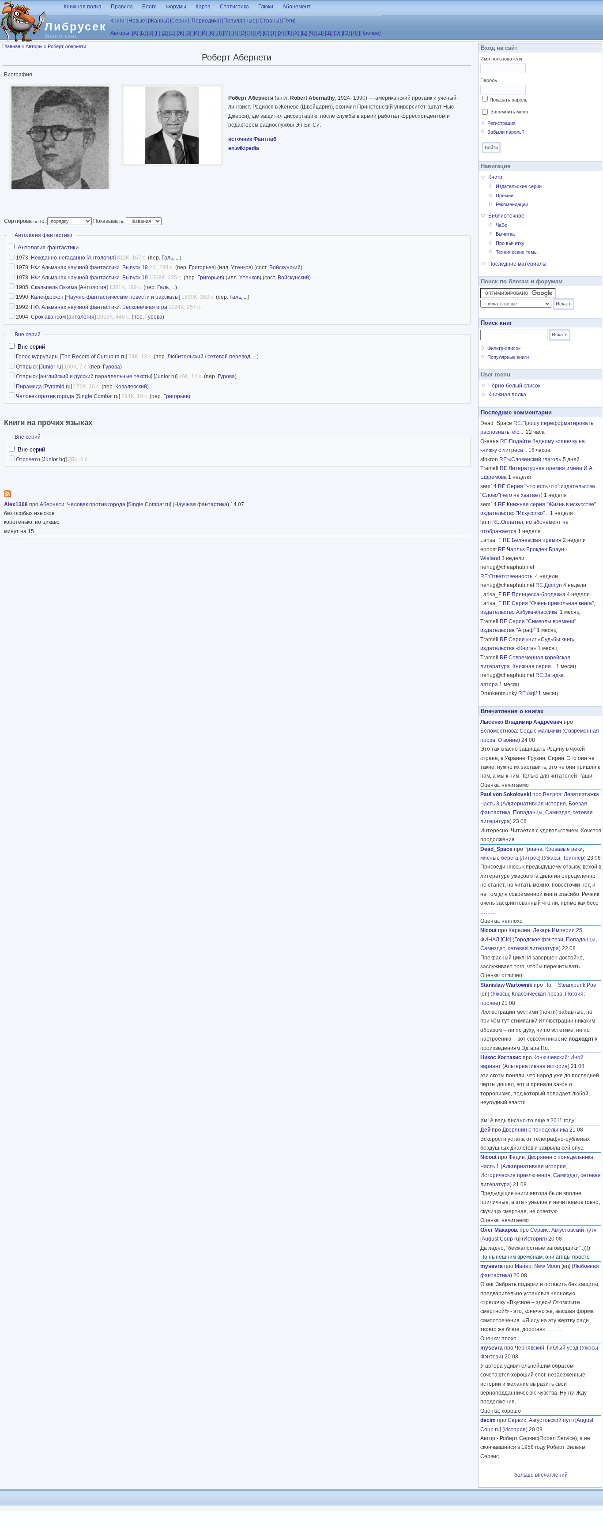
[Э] (337, 33)
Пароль (488, 80)
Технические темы (517, 252)
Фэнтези (490, 1357)
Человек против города (45, 396)
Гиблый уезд (562, 1348)
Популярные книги (508, 357)
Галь (167, 258)
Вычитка (505, 234)
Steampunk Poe (577, 985)
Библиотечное (506, 216)
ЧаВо (501, 225)
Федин (517, 1157)
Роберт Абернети (67, 46)
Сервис (539, 1230)
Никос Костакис (500, 1057)
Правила (122, 7)
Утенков (241, 267)
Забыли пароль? (505, 132)
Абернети (52, 504)
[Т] (273, 33)
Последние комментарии (516, 412)
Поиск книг (496, 323)
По (549, 985)
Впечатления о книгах (512, 711)
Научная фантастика (200, 504)
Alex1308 (16, 504)
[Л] (218, 33)
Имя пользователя (501, 58)
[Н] (234, 33)
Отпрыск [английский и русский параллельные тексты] (84, 376)
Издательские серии (519, 186)
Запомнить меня (509, 111)
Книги (495, 177)
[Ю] (346, 33)
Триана (533, 849)
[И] (195, 33)
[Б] (142, 33)
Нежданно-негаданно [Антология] (73, 258)
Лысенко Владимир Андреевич (521, 722)
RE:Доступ (548, 585)
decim (488, 1420)
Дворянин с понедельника (535, 1130)
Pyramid (54, 387)
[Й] (203, 33)
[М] (226, 33)
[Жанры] (158, 21)
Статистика (234, 7)
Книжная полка (83, 7)
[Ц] (304, 33)
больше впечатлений (541, 1475)
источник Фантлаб (252, 139)
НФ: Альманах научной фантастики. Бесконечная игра (99, 307)
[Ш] (320, 33)
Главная (11, 46)
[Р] (258, 33)
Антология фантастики (43, 235)
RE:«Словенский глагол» (530, 459)
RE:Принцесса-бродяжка (534, 594)
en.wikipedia (243, 148)
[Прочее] (370, 33)
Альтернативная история (534, 804)
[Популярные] (239, 21)
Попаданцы (528, 812)
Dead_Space (496, 849)
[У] (281, 33)
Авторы (34, 46)
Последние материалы (517, 264)
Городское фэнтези (538, 940)
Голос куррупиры (37, 357)
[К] (211, 33)
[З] (188, 33)
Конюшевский (550, 1057)
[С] (266, 33)
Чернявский (529, 1348)
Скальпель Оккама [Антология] (69, 287)
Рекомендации (512, 204)
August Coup (497, 1239)
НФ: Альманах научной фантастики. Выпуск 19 (89, 267)
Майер (523, 1266)
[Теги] (288, 21)
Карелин (519, 930)
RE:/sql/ (527, 693)
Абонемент (297, 7)
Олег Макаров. (499, 1230)
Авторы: (120, 33)
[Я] (354, 33)
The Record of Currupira (90, 357)
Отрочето (28, 459)
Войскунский (285, 267)
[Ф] (288, 33)
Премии (504, 195)
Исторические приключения (515, 1175)
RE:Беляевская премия (532, 540)
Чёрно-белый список (514, 386)
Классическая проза (537, 994)
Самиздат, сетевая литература (519, 948)
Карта (203, 7)
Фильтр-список (503, 348)
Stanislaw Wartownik (506, 985)
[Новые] (137, 21)
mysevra (491, 1266)
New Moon (547, 1266)
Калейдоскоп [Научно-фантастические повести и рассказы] (105, 297)
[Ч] (312, 33)
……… (488, 912)
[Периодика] (205, 21)
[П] (250, 33)
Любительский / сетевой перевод (208, 357)
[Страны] (269, 21)
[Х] (296, 33)
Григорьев (201, 267)
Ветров (552, 794)
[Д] (165, 33)
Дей (485, 1130)
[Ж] (180, 33)
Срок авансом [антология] (63, 317)
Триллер (573, 858)
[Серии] (179, 21)
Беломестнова (498, 731)
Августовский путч (573, 1230)
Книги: (118, 21)
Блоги (149, 7)
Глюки (265, 7)
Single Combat (95, 396)
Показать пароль (509, 99)
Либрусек (76, 26)
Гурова (153, 317)
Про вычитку (510, 243)
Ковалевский (131, 387)
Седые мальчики (540, 731)
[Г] (157, 33)
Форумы (176, 7)
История (534, 1239)
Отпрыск (27, 367)
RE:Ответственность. (507, 576)
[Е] (172, 33)
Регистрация (501, 123)
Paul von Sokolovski (505, 794)
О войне (508, 740)
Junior (47, 367)
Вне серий (28, 334)
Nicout (488, 930)
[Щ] (328, 33)
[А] (135, 33)
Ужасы (551, 858)
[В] (150, 33)
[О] (242, 33)
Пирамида (29, 387)
